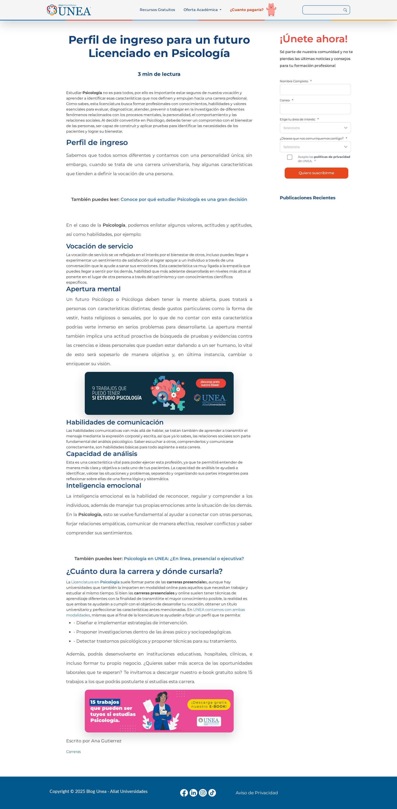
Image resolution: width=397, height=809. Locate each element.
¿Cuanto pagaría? (247, 10)
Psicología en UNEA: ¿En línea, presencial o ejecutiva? (184, 558)
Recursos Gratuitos (157, 10)
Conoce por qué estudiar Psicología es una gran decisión (184, 199)
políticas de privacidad (332, 157)
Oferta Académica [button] (201, 10)
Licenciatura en (95, 582)
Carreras (73, 751)
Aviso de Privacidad (257, 792)
